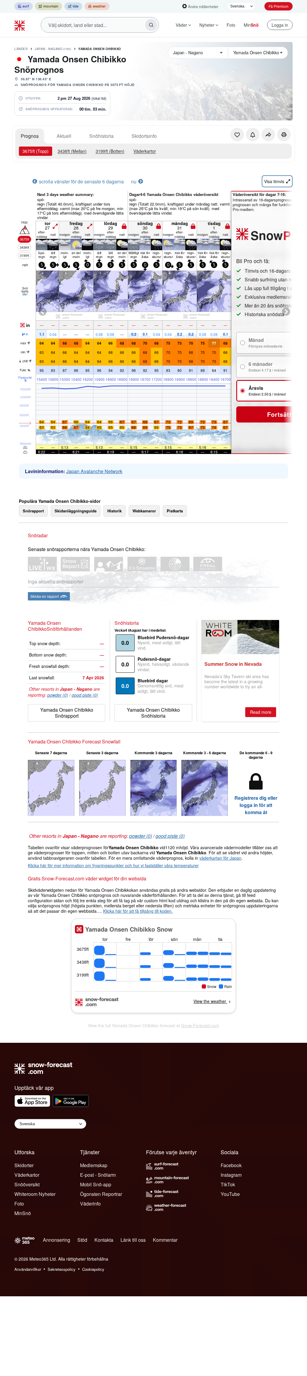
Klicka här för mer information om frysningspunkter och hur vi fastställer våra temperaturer (113, 865)
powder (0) (57, 695)
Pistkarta (175, 511)
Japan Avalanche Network (94, 471)
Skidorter (24, 1165)
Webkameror (144, 511)
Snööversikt (27, 1184)
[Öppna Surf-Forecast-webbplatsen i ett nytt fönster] (23, 6)
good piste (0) (85, 695)
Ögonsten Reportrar (101, 1194)
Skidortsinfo (144, 135)
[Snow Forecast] (20, 25)
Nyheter (206, 25)
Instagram (231, 1174)
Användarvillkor (27, 1269)
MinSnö (22, 1213)
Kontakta (103, 1239)
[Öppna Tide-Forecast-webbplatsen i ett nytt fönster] (73, 6)
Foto (231, 25)
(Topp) (35, 151)
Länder (21, 49)
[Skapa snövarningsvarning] (252, 134)
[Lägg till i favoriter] (237, 134)
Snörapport (33, 511)
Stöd (82, 1239)
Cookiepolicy (93, 1269)
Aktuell (64, 135)
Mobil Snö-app (95, 1184)
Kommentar (165, 1239)
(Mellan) (72, 151)
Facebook (231, 1165)
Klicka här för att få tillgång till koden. (138, 911)
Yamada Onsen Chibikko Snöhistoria (153, 712)
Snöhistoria (101, 135)
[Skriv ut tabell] (284, 134)
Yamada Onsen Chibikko (99, 49)
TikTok (228, 1184)
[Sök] (151, 25)
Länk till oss (133, 1239)
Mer (25, 294)
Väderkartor (144, 151)
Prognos (30, 135)
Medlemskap (93, 1165)
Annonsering (56, 1239)
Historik (114, 511)
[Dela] (268, 134)
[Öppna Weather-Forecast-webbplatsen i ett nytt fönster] (97, 6)
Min (251, 25)
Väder (181, 25)
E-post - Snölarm (98, 1174)
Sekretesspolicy (62, 1269)
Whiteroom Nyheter (34, 1194)
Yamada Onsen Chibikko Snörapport (66, 712)
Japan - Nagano (53, 49)
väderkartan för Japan (220, 858)
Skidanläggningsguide (76, 511)
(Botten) (110, 151)
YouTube (230, 1194)
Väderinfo (90, 1203)
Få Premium (278, 6)
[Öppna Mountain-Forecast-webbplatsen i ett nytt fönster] (48, 6)
